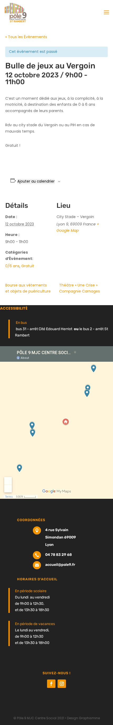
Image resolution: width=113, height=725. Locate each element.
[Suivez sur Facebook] (51, 683)
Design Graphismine (83, 718)
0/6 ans (12, 266)
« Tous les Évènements (26, 36)
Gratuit (27, 266)
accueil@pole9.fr (60, 564)
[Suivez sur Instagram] (62, 683)
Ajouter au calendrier (36, 181)
